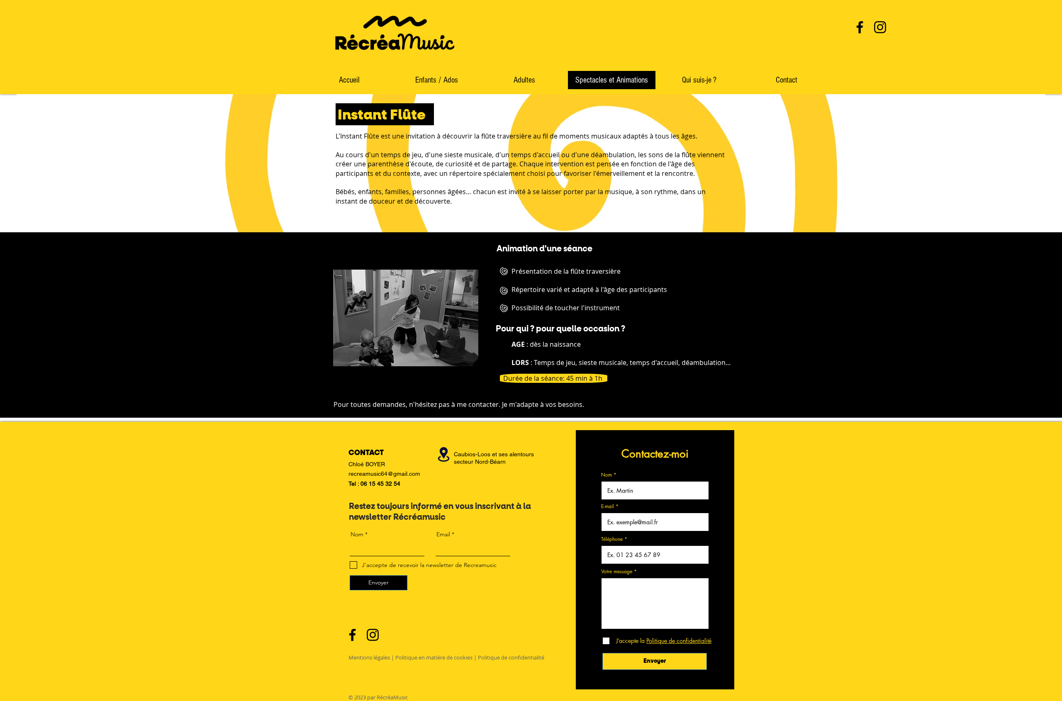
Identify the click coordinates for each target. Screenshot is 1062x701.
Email (443, 534)
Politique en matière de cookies (434, 657)
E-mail (607, 506)
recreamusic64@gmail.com (384, 473)
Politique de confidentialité (511, 657)
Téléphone (612, 539)
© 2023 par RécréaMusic (378, 697)
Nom (606, 474)
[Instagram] (880, 27)
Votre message (616, 571)
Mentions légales (369, 657)
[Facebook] (860, 27)
